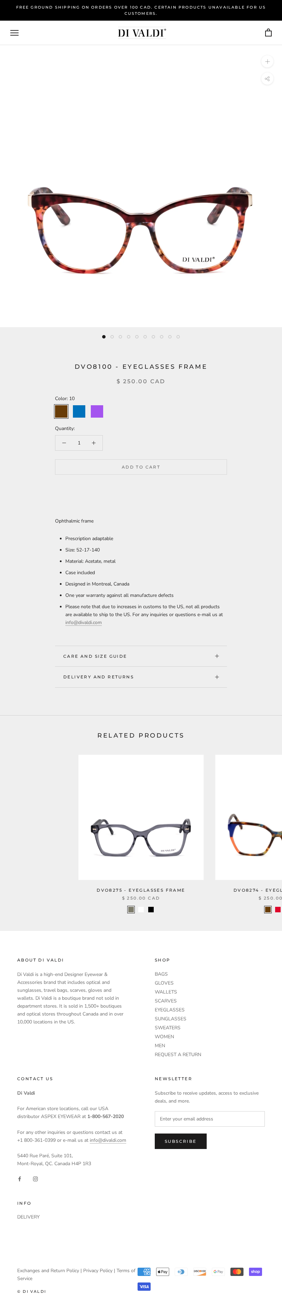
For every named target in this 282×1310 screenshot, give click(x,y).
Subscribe (181, 1141)
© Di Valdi (31, 1291)
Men (160, 1045)
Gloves (164, 983)
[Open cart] (268, 33)
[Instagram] (35, 1178)
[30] (278, 909)
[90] (151, 909)
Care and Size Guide (95, 656)
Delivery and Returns (98, 676)
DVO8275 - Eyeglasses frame (141, 890)
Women (164, 1036)
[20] (131, 909)
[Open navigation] (14, 33)
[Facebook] (19, 1178)
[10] (268, 909)
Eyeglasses (170, 1010)
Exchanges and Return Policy (48, 1270)
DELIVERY (28, 1217)
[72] (141, 909)
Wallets (166, 992)
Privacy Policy (97, 1270)
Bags (161, 974)
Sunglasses (170, 1019)
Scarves (166, 1001)
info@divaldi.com (83, 622)
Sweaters (168, 1027)
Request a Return (178, 1054)
